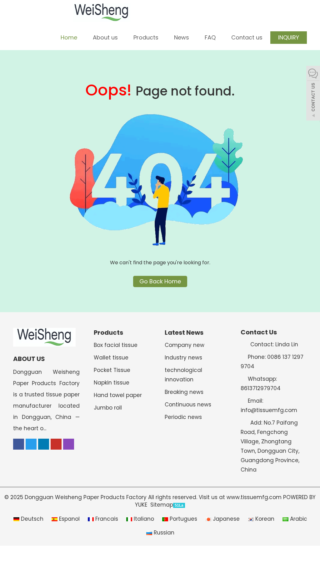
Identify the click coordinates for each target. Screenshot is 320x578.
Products (145, 37)
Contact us (246, 37)
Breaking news (184, 392)
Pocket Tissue (112, 370)
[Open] (313, 94)
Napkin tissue (111, 382)
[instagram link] (68, 444)
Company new (184, 345)
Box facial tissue (116, 345)
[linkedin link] (43, 444)
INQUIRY (288, 37)
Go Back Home (160, 281)
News (181, 37)
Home (69, 37)
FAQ (210, 37)
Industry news (183, 357)
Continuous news (188, 404)
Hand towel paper (118, 395)
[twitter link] (31, 444)
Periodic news (183, 417)
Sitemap (161, 504)
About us (105, 37)
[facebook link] (18, 444)
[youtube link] (56, 444)
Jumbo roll (108, 407)
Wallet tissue (111, 357)
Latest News (184, 332)
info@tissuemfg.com (269, 410)
